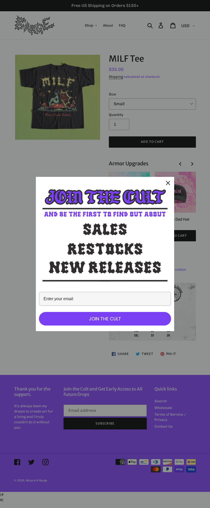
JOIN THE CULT (105, 319)
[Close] (168, 183)
